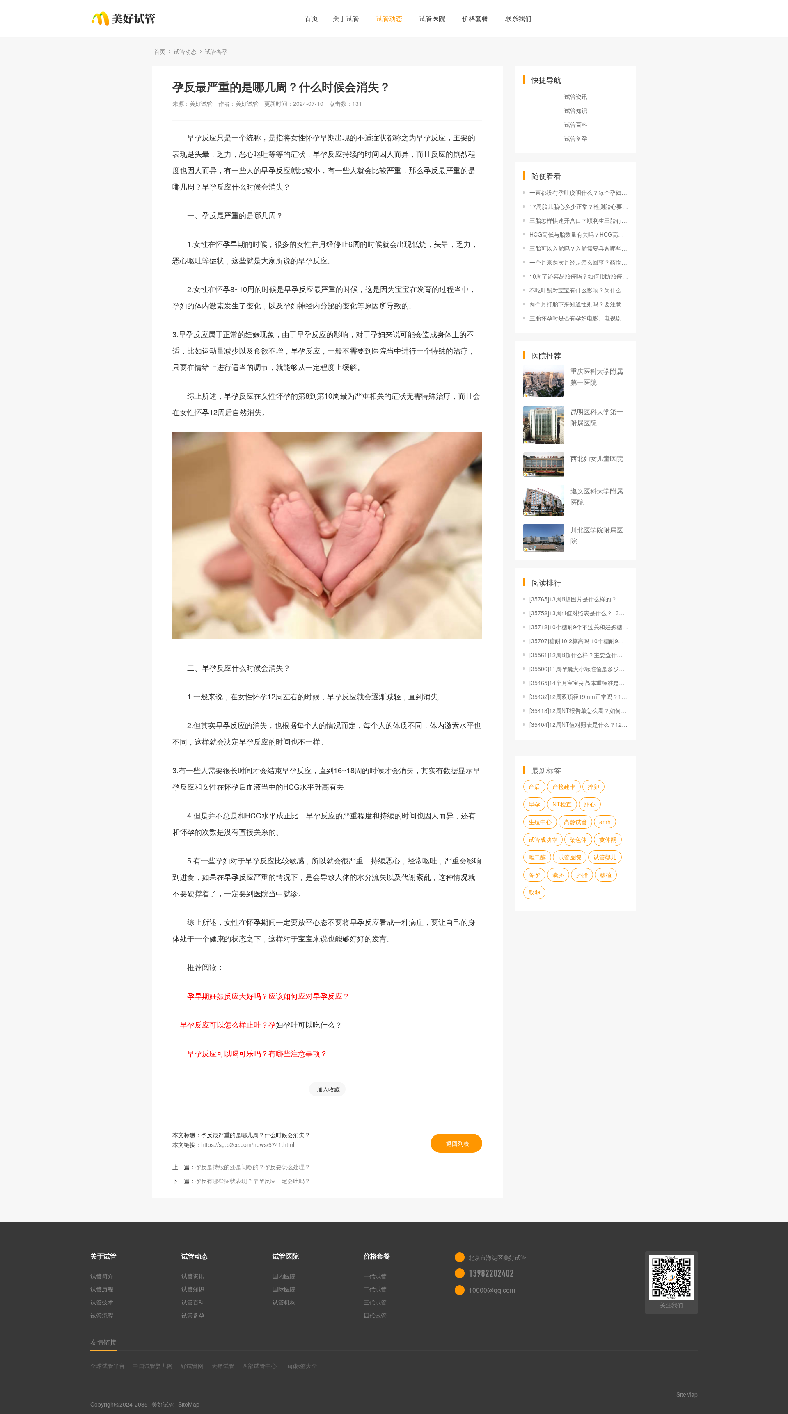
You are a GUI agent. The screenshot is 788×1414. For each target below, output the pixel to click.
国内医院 (284, 1276)
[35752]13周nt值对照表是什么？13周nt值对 (578, 613)
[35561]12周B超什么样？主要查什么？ (578, 655)
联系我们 (518, 18)
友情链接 (103, 1342)
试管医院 (432, 18)
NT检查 (562, 804)
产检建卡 (563, 786)
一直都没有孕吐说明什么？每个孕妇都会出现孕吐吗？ (578, 192)
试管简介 (101, 1276)
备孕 (534, 874)
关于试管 (346, 18)
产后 (534, 786)
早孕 (534, 804)
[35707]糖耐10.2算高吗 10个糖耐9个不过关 (578, 641)
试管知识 (575, 110)
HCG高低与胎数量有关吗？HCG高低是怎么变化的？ (578, 234)
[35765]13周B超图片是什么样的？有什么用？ (578, 599)
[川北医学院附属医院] (543, 537)
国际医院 (284, 1289)
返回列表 (457, 1143)
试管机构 (284, 1302)
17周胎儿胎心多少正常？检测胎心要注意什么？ (578, 206)
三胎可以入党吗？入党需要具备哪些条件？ (578, 248)
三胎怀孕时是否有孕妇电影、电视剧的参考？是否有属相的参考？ (578, 318)
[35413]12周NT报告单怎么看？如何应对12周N (578, 710)
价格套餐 (475, 18)
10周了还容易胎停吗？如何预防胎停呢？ (578, 276)
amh (605, 822)
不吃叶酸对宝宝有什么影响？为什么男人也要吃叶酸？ (578, 290)
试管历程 (101, 1289)
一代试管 (375, 1276)
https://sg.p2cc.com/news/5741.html (247, 1144)
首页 (311, 18)
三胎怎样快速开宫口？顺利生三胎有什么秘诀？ (578, 220)
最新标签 (546, 770)
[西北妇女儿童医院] (543, 464)
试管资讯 (575, 96)
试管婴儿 (604, 857)
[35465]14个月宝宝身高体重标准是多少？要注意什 (578, 682)
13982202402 (491, 1273)
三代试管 (375, 1302)
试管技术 (101, 1302)
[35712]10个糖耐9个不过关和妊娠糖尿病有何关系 (578, 627)
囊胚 (558, 874)
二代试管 (375, 1289)
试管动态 (389, 18)
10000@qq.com (492, 1290)
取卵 (534, 892)
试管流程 (101, 1315)
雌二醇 (537, 857)
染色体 (578, 839)
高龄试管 (575, 822)
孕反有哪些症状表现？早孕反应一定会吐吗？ (252, 1180)
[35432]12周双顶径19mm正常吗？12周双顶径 (578, 696)
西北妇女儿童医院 (596, 458)
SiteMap (188, 1404)
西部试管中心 (259, 1365)
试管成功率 (543, 839)
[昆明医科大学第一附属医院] (543, 425)
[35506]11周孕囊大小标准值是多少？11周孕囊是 (578, 669)
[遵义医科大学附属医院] (543, 500)
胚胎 (582, 874)
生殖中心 (540, 822)
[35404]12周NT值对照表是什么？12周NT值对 (578, 724)
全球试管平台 (107, 1365)
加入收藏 (328, 1089)
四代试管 (375, 1315)
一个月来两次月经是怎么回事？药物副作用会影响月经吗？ (578, 262)
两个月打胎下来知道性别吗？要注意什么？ (578, 304)
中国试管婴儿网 (153, 1365)
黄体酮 (607, 839)
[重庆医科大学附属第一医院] (543, 381)
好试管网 (192, 1365)
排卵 (593, 786)
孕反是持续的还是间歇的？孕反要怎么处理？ (252, 1167)
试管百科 (575, 124)
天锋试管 (222, 1365)
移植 (606, 874)
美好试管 (201, 103)
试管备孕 (216, 51)
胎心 (590, 804)
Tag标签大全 (300, 1365)
